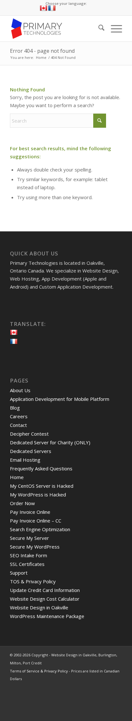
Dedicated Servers (30, 451)
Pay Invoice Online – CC (35, 520)
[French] (52, 8)
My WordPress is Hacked (38, 494)
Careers (19, 416)
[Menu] (113, 29)
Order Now (22, 503)
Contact (18, 425)
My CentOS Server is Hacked (41, 486)
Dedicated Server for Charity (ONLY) (50, 442)
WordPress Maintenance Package (47, 616)
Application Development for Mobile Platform (59, 399)
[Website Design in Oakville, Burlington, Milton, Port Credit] (55, 29)
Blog (15, 407)
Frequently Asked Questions (41, 468)
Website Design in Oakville (39, 607)
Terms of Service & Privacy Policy (39, 671)
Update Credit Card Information (45, 590)
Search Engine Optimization (40, 529)
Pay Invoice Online (30, 512)
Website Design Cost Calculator (44, 599)
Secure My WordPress (35, 546)
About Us (20, 390)
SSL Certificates (27, 564)
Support (19, 572)
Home (17, 477)
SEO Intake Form (28, 555)
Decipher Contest (29, 433)
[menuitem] (98, 29)
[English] (43, 8)
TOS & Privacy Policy (33, 581)
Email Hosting (25, 460)
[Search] (98, 29)
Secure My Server (29, 538)
